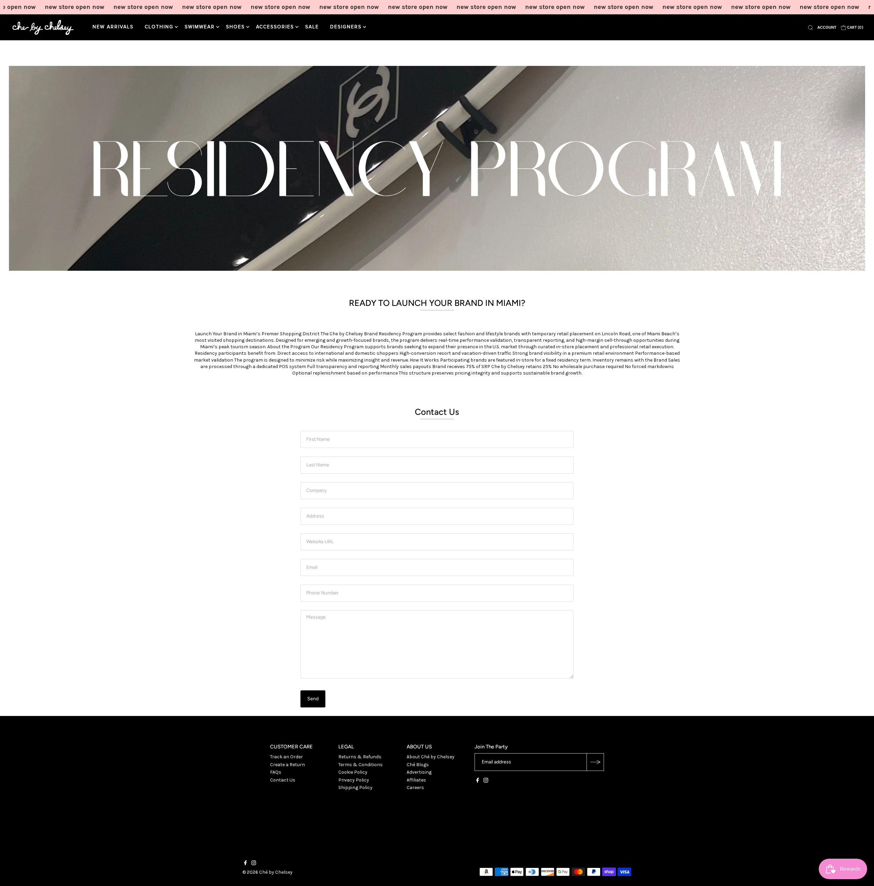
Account (826, 27)
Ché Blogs (418, 765)
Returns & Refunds (359, 757)
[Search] (810, 27)
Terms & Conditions (360, 765)
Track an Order (286, 757)
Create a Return (287, 765)
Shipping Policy (355, 787)
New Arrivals (113, 27)
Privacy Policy (353, 780)
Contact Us (282, 780)
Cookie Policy (352, 772)
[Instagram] (485, 781)
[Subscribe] (595, 762)
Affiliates (416, 780)
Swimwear (200, 27)
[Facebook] (477, 781)
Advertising (419, 772)
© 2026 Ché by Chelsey (267, 872)
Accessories (275, 27)
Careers (415, 787)
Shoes (235, 27)
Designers (346, 27)
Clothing (159, 27)
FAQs (275, 772)
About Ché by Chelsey (430, 757)
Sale (312, 27)
